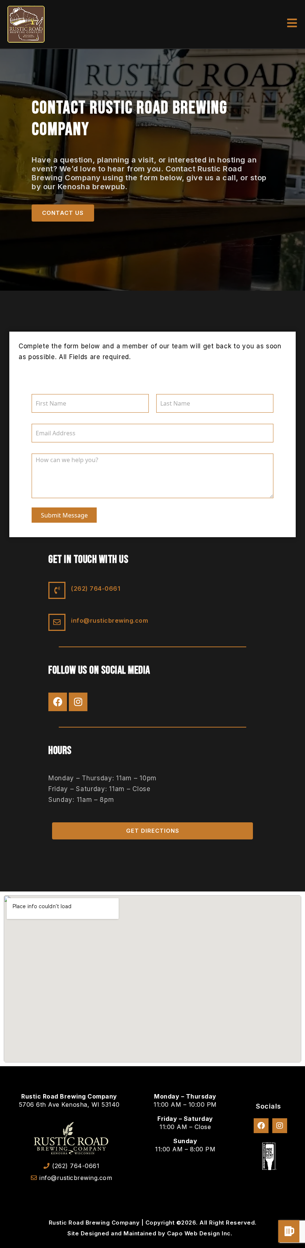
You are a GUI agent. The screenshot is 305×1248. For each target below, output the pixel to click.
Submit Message (64, 515)
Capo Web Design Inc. (199, 1233)
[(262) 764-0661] (56, 590)
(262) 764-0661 (95, 588)
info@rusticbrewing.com (109, 620)
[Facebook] (57, 702)
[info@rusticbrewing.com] (56, 622)
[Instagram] (78, 702)
